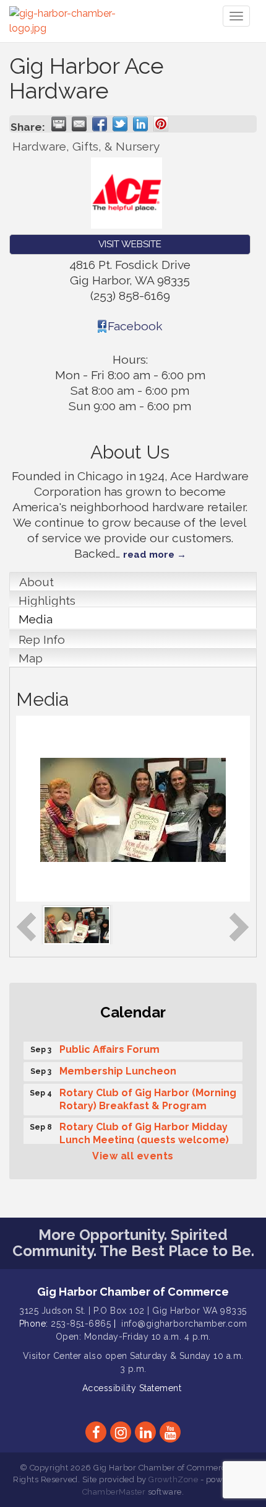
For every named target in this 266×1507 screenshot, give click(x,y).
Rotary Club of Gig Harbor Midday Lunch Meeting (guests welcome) (144, 1130)
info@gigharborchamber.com (184, 1324)
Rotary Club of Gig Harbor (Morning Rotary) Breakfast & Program (147, 1096)
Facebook (135, 326)
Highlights (47, 600)
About (36, 582)
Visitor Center (52, 1356)
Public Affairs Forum (109, 1047)
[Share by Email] (79, 123)
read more (148, 554)
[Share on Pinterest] (160, 123)
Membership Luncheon (117, 1068)
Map (31, 658)
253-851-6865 (81, 1324)
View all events (133, 1156)
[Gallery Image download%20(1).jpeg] (77, 924)
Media (36, 619)
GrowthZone (173, 1479)
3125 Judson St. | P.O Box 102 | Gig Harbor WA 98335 (133, 1311)
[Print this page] (58, 123)
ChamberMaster (114, 1491)
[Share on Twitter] (120, 123)
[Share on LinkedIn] (140, 123)
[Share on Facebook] (99, 123)
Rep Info (42, 639)
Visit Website (129, 244)
